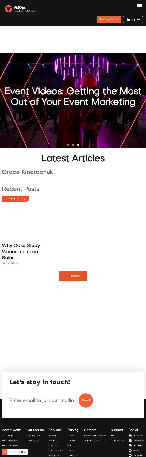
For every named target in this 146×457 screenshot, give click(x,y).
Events (52, 436)
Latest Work (33, 441)
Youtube (137, 456)
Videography (15, 198)
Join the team (92, 441)
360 (70, 446)
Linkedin (137, 446)
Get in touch (109, 19)
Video (71, 436)
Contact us (117, 441)
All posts (73, 276)
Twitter (136, 451)
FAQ (113, 436)
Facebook (138, 441)
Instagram (138, 436)
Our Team (7, 436)
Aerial (71, 451)
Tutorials (53, 446)
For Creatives (10, 446)
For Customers (10, 441)
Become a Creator (95, 436)
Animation (73, 456)
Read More (10, 263)
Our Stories (33, 436)
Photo (71, 441)
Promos (52, 441)
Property (53, 456)
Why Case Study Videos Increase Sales (21, 252)
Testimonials (55, 451)
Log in (135, 19)
